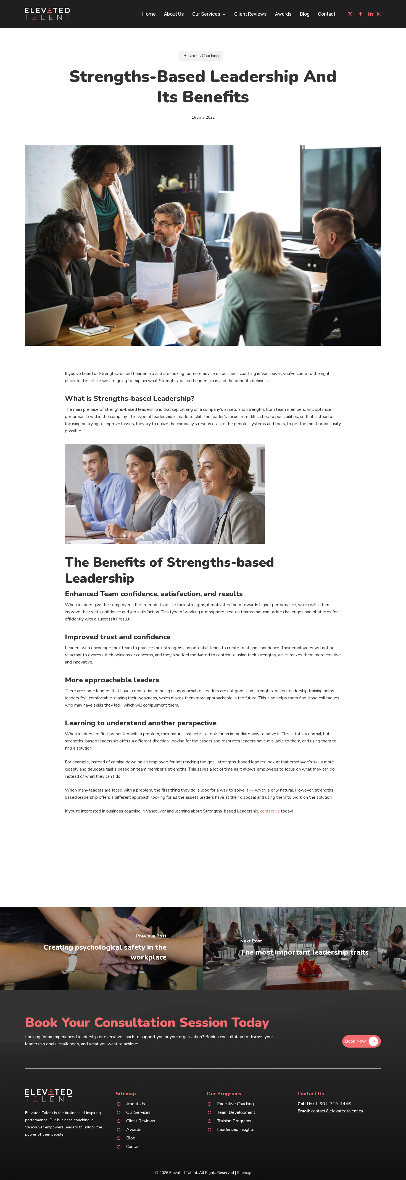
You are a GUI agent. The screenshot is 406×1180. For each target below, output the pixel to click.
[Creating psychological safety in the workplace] (101, 948)
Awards (133, 1129)
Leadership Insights (235, 1129)
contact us (270, 811)
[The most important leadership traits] (304, 948)
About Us (135, 1104)
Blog (130, 1138)
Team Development (236, 1112)
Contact (133, 1147)
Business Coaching (201, 56)
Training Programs (234, 1121)
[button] (361, 1041)
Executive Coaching (235, 1104)
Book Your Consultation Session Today (147, 1022)
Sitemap (244, 1172)
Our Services (138, 1112)
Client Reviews (140, 1121)
